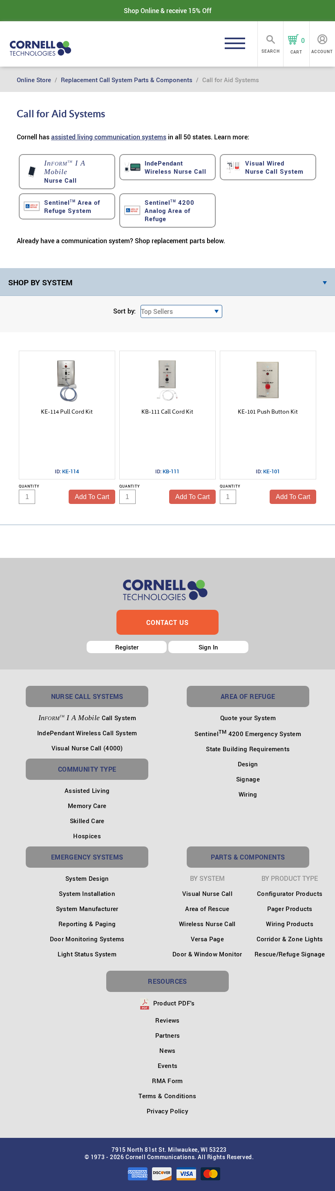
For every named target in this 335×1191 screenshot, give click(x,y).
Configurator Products (289, 893)
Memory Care (87, 805)
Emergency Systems (87, 857)
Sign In (208, 647)
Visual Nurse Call (207, 893)
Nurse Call (64, 171)
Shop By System (40, 282)
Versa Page (207, 939)
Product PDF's (172, 1003)
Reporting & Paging (87, 924)
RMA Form (167, 1081)
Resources (167, 981)
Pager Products (290, 908)
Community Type (87, 769)
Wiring (248, 794)
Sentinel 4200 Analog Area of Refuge (169, 210)
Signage (248, 779)
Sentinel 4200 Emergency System (247, 734)
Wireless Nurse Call (207, 924)
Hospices (86, 836)
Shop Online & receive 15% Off (168, 10)
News (167, 1050)
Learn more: (231, 136)
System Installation (87, 893)
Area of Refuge (248, 696)
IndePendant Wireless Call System (87, 733)
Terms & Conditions (167, 1096)
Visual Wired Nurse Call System (274, 167)
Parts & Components (248, 857)
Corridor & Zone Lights (290, 939)
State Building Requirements (248, 749)
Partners (167, 1035)
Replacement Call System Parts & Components (126, 80)
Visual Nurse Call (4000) (87, 748)
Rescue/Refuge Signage (290, 954)
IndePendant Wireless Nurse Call (175, 167)
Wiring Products (289, 924)
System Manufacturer (87, 908)
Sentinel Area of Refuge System (72, 206)
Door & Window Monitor (207, 954)
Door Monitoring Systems (87, 939)
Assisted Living (87, 790)
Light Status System (87, 954)
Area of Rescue (207, 908)
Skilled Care (87, 821)
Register (126, 647)
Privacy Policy (167, 1111)
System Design (87, 878)
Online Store (34, 80)
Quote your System (248, 718)
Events (168, 1065)
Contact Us (167, 622)
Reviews (167, 1020)
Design (248, 764)
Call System (87, 718)
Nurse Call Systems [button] (87, 696)
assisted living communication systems (108, 136)
